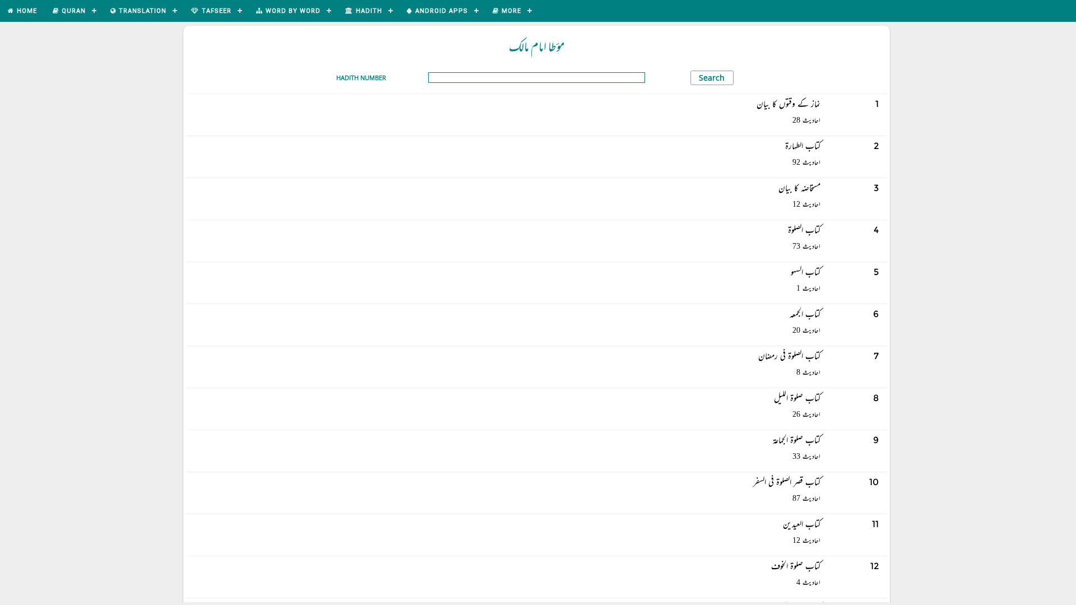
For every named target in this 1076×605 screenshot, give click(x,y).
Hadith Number (361, 77)
